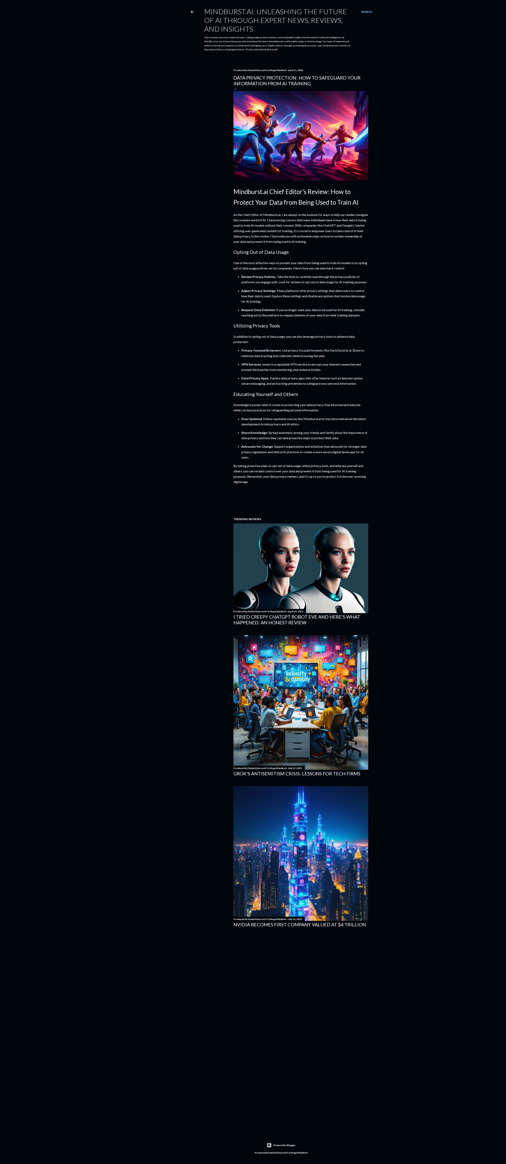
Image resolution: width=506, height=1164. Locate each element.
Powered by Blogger (284, 1145)
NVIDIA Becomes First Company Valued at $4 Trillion (299, 924)
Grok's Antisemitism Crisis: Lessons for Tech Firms (296, 773)
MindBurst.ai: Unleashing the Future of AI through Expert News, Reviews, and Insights (275, 20)
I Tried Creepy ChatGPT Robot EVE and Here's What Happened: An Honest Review (296, 619)
